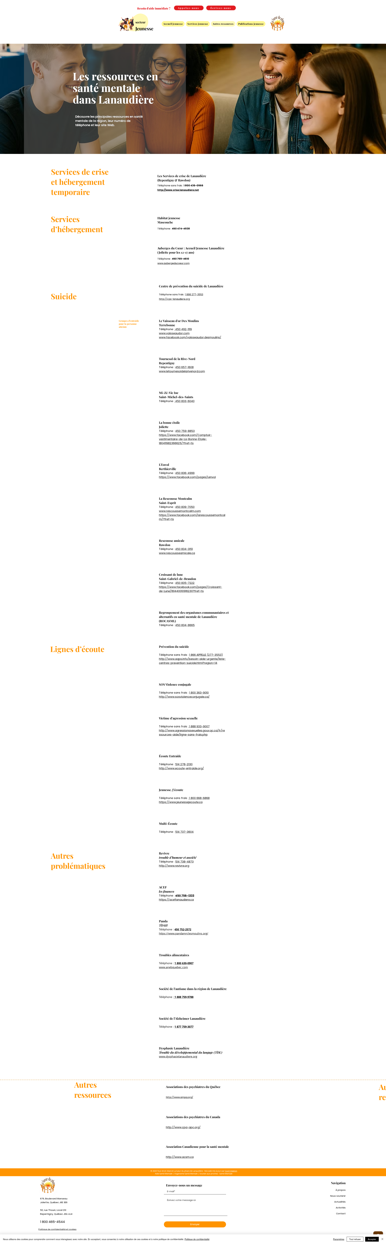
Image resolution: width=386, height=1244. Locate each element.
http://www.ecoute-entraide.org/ (181, 768)
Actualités (340, 1201)
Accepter (372, 1239)
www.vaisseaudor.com (174, 333)
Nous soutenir (338, 1195)
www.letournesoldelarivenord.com (182, 371)
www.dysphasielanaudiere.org (178, 1056)
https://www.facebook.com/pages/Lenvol (187, 477)
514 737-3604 (184, 832)
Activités (341, 1207)
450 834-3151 (184, 549)
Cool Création (231, 1171)
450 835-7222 (185, 583)
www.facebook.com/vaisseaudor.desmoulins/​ (190, 337)
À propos (341, 1190)
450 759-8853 (185, 431)
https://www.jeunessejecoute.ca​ (180, 802)
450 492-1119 (183, 329)
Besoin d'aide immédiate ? (153, 8)
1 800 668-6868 (199, 798)
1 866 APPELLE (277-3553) (206, 655)
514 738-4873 (184, 862)
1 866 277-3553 (194, 294)
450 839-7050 (185, 507)
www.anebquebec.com (173, 967)
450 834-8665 (185, 625)
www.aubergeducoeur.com (173, 263)
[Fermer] (382, 1239)
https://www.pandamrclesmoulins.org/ (183, 933)
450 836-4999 (185, 473)
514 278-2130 (184, 764)
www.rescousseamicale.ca (177, 553)
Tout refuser (355, 1239)
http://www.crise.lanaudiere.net (178, 190)
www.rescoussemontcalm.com (180, 511)
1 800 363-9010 (199, 693)
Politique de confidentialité (197, 1239)
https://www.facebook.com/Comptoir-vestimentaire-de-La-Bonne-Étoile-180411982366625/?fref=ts (185, 439)
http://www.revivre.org (174, 866)
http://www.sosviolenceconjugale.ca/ (184, 697)
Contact (341, 1213)
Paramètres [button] (338, 1239)
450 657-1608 (184, 367)
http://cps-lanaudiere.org (174, 299)
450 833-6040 (184, 401)
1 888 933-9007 (199, 726)
